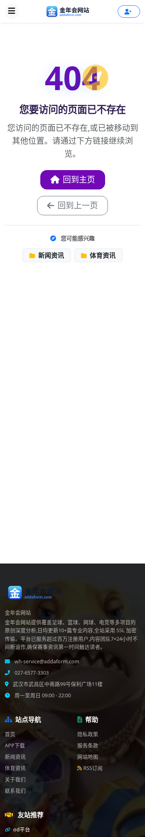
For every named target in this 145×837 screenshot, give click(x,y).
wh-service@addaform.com (46, 661)
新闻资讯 (50, 255)
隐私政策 (87, 734)
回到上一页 (78, 205)
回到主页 (79, 179)
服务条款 (87, 745)
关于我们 (15, 779)
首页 (10, 734)
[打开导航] (12, 11)
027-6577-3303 (31, 672)
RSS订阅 (93, 768)
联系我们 (15, 790)
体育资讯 (102, 255)
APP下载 (15, 745)
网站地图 (87, 756)
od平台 (21, 829)
